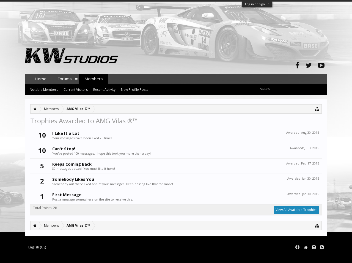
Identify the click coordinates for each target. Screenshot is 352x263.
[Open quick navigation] (317, 108)
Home (40, 78)
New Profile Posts (134, 89)
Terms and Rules (313, 256)
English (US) (37, 247)
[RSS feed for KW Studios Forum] (322, 247)
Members (93, 78)
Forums (64, 78)
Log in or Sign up (257, 4)
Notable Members (44, 89)
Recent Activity (104, 89)
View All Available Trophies (296, 209)
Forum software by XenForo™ (66, 256)
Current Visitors (76, 89)
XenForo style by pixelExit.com (132, 256)
